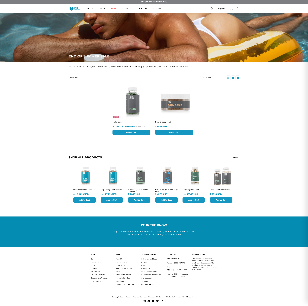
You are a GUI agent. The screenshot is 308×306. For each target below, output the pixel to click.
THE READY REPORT (149, 8)
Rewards (144, 262)
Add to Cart (131, 132)
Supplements (96, 262)
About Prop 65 (187, 297)
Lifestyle (94, 268)
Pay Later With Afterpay (125, 284)
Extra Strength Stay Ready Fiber (166, 191)
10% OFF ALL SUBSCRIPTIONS (154, 2)
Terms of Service (139, 297)
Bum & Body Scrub (163, 122)
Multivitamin (117, 122)
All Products (95, 272)
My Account (146, 265)
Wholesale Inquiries (149, 272)
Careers (144, 281)
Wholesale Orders (173, 297)
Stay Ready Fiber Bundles (111, 190)
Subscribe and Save (149, 259)
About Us (119, 259)
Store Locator (146, 278)
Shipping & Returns (155, 297)
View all (236, 157)
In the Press (120, 265)
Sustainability (121, 281)
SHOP (90, 8)
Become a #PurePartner (151, 284)
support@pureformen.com (177, 269)
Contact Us (145, 268)
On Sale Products (98, 275)
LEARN (102, 8)
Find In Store (96, 281)
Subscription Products (99, 278)
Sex (92, 259)
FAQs (118, 272)
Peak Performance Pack (220, 190)
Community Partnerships (151, 275)
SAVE (114, 8)
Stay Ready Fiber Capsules (84, 190)
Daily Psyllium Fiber (191, 190)
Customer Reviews (123, 275)
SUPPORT (127, 8)
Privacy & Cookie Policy (121, 297)
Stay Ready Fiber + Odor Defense (138, 191)
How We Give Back (123, 278)
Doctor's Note (121, 262)
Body (93, 265)
